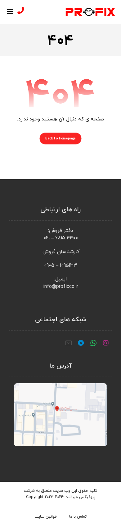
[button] (10, 11)
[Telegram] (81, 343)
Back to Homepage (60, 138)
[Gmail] (68, 343)
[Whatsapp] (93, 343)
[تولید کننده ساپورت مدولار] (90, 12)
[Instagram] (106, 343)
